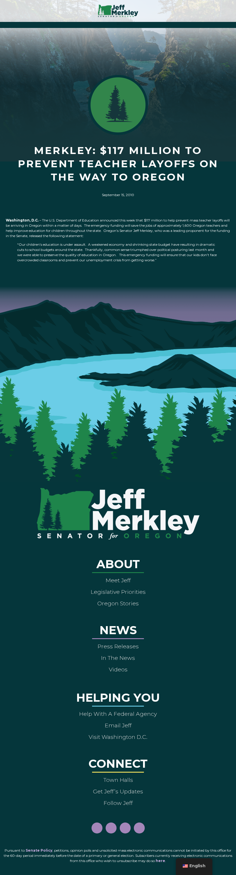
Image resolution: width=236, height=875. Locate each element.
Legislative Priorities (118, 592)
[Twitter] (139, 828)
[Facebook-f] (97, 828)
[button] (118, 23)
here (160, 861)
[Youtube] (125, 828)
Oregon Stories (118, 603)
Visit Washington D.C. (118, 737)
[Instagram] (111, 828)
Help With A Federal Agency (118, 714)
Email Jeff (118, 725)
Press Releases (118, 646)
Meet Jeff (118, 580)
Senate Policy (39, 850)
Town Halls (118, 780)
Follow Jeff (118, 803)
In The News (118, 658)
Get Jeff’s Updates (118, 791)
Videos (118, 669)
